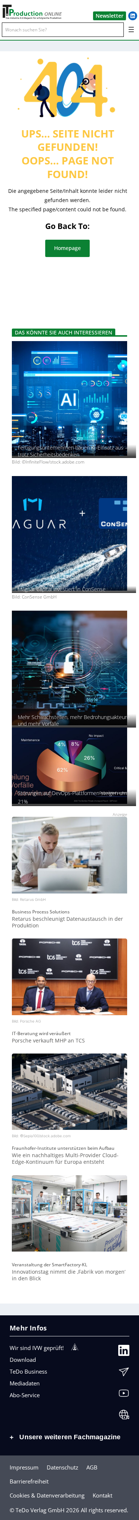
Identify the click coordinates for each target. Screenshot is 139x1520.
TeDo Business (28, 1371)
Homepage (67, 247)
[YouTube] (123, 1395)
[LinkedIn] (123, 1352)
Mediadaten (25, 1383)
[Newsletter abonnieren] (123, 1373)
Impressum (24, 1467)
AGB (91, 1467)
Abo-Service (25, 1395)
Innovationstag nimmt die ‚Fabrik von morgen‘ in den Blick (68, 1275)
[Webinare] (123, 1416)
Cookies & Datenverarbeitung (47, 1495)
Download (23, 1359)
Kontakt (102, 1495)
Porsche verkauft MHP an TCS (48, 1040)
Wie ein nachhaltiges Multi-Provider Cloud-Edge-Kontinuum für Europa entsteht (65, 1158)
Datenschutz (62, 1467)
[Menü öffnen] (131, 29)
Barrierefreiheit (29, 1481)
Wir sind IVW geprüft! (37, 1347)
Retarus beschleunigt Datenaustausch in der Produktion (67, 922)
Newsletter (109, 15)
